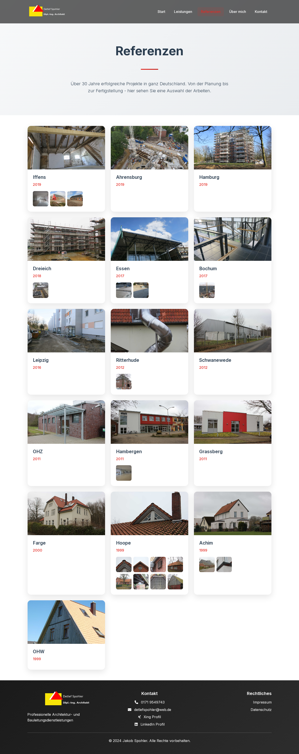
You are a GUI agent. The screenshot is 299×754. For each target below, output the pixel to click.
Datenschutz (261, 709)
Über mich (237, 11)
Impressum (262, 702)
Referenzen (210, 11)
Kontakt (261, 11)
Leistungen (183, 11)
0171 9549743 (153, 702)
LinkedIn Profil (153, 724)
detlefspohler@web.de (152, 709)
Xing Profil (152, 717)
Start (161, 11)
